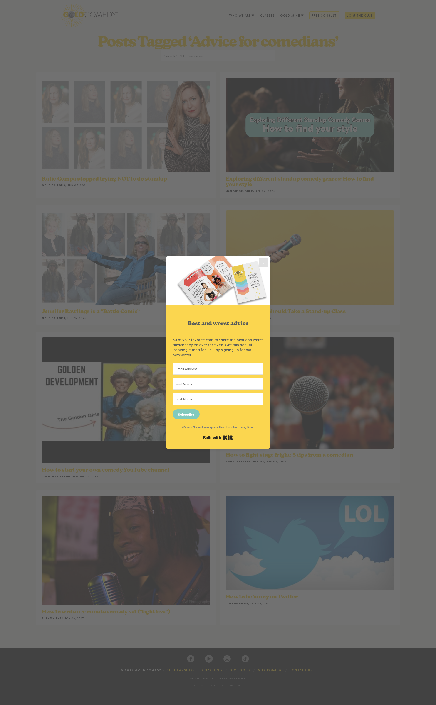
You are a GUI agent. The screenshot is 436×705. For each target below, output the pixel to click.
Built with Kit (218, 438)
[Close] (263, 262)
